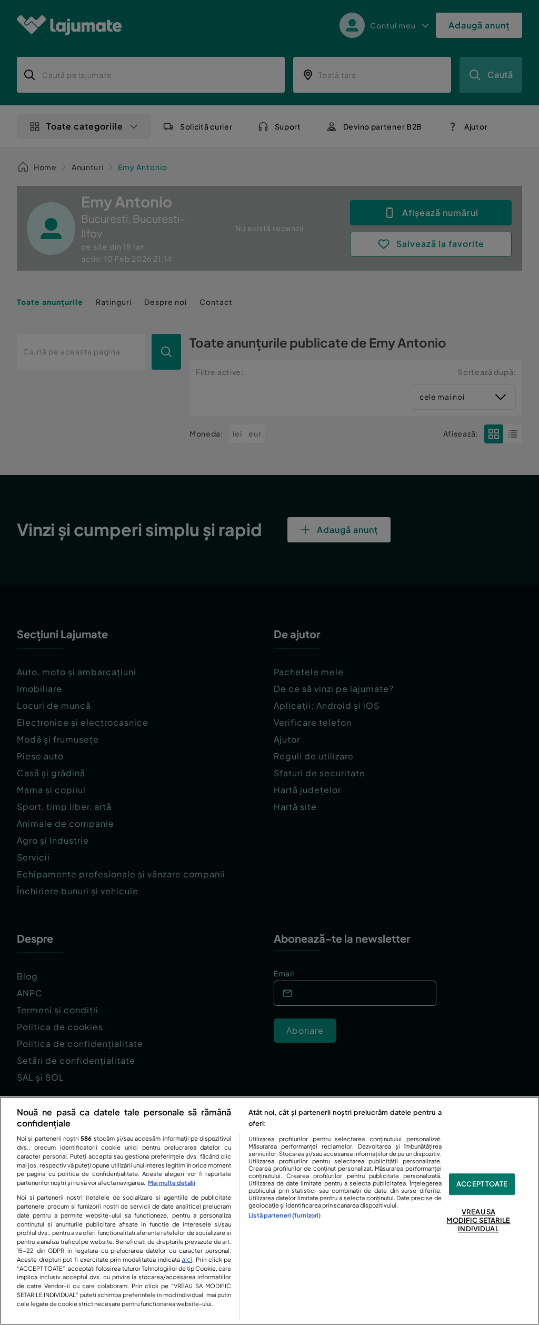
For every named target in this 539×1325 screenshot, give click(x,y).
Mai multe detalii (171, 1182)
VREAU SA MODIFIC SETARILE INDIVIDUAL (478, 1220)
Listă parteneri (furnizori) (284, 1215)
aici (187, 1259)
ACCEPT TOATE (481, 1184)
